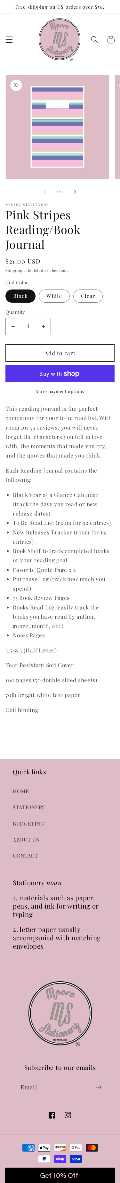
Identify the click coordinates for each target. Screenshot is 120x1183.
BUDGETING (28, 823)
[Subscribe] (99, 1087)
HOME (21, 791)
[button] (9, 40)
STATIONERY (29, 807)
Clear (88, 295)
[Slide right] (75, 192)
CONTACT (25, 855)
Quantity (15, 312)
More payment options (60, 391)
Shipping (13, 270)
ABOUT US (26, 839)
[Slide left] (45, 192)
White (54, 295)
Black (20, 295)
